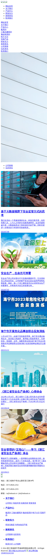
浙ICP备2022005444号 (17, 551)
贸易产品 (4, 39)
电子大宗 (4, 37)
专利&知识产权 (21, 525)
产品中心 (9, 11)
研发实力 (9, 13)
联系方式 (9, 544)
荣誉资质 (32, 503)
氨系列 (3, 30)
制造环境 (17, 503)
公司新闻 (4, 46)
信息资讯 (4, 49)
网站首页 (9, 6)
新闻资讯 (9, 16)
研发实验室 (10, 525)
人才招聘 (17, 544)
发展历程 (24, 503)
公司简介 (9, 503)
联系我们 (9, 18)
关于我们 (9, 8)
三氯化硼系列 (6, 32)
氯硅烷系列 (5, 34)
